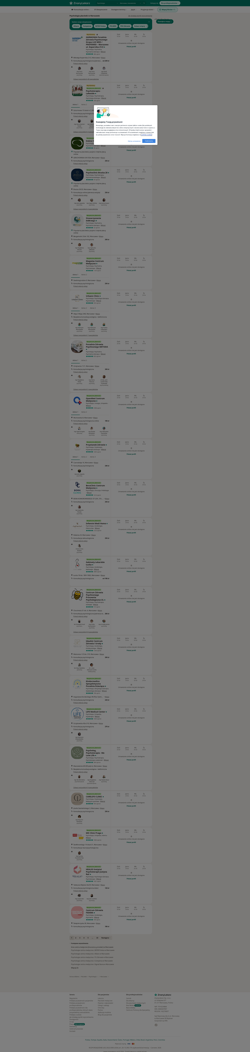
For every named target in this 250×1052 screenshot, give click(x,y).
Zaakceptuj (149, 141)
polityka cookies (146, 135)
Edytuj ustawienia (134, 141)
